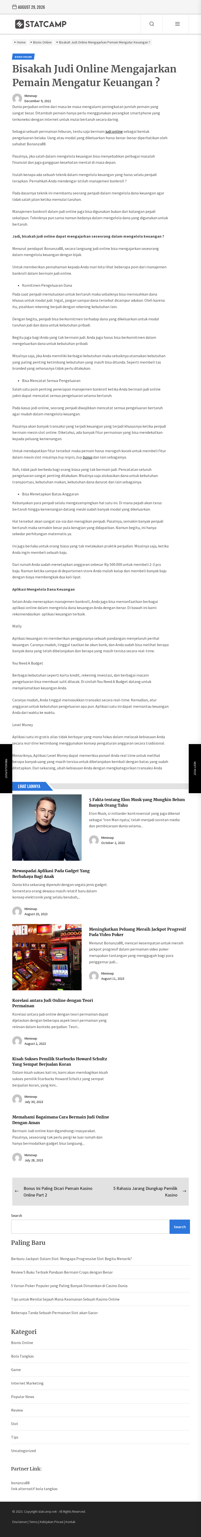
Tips (14, 1437)
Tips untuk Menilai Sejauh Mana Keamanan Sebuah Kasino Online (65, 1299)
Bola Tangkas (22, 1356)
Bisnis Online (22, 1342)
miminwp (31, 96)
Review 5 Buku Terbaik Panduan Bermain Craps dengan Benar (62, 1272)
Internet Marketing (27, 1383)
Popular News (22, 1396)
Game (16, 1369)
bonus (87, 457)
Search (16, 1215)
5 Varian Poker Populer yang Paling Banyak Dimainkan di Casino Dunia (69, 1285)
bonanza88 (20, 1482)
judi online (114, 131)
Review (17, 1410)
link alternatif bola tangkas (34, 1488)
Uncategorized (23, 1450)
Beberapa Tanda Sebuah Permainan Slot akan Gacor (54, 1312)
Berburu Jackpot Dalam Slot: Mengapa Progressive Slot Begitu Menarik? (71, 1258)
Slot (14, 1423)
